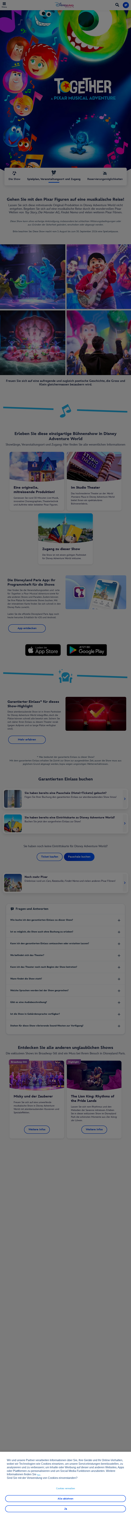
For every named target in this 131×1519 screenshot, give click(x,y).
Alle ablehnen (65, 1498)
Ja (65, 1508)
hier (39, 1475)
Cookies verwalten (65, 1488)
